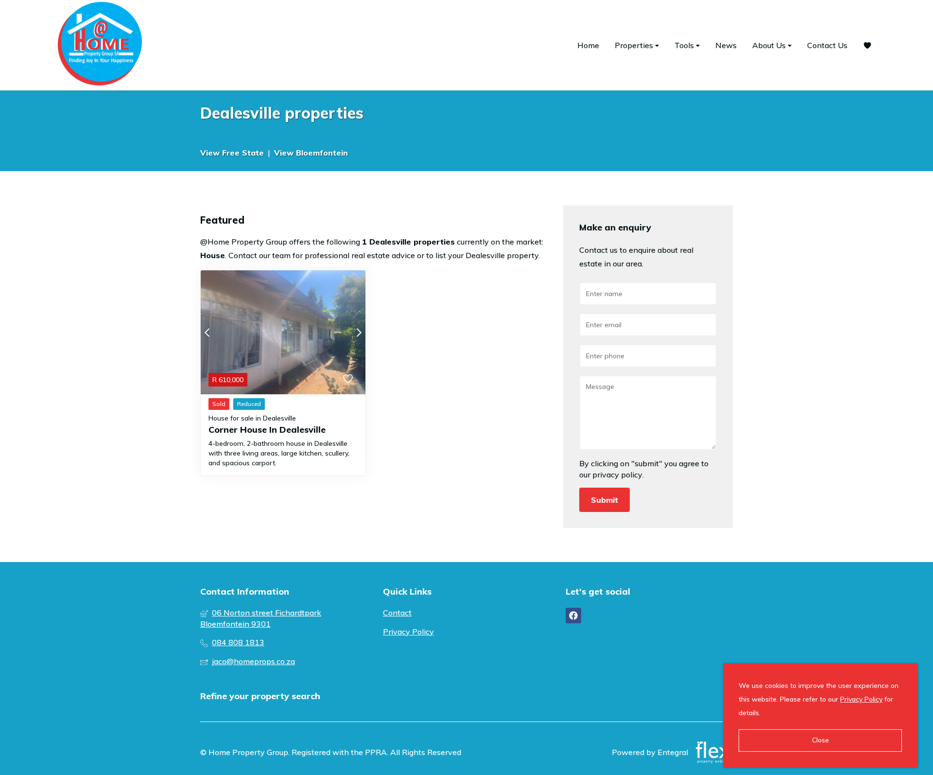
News (726, 45)
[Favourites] (867, 45)
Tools (685, 45)
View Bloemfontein (311, 153)
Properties (635, 45)
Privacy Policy (408, 631)
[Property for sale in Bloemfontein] (99, 45)
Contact (397, 612)
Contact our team (259, 255)
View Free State (232, 153)
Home (588, 45)
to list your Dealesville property (482, 255)
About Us (770, 45)
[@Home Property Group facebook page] (573, 615)
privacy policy (617, 474)
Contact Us (827, 45)
